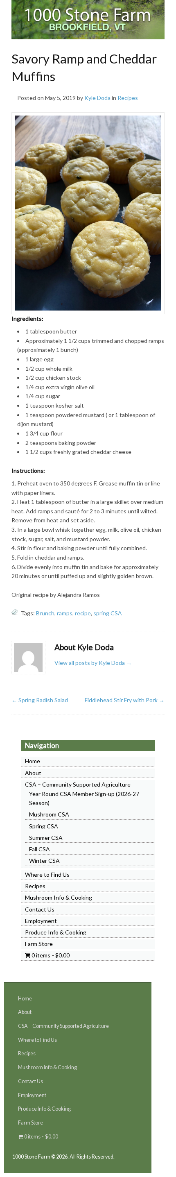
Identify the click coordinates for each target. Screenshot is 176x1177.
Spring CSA (43, 826)
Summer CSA (46, 837)
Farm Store (39, 943)
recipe (83, 613)
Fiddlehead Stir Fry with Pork (125, 699)
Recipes (127, 97)
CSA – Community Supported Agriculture (78, 784)
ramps (64, 613)
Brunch (45, 613)
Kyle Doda (97, 97)
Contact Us (39, 909)
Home (32, 760)
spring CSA (107, 613)
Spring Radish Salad (39, 699)
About (33, 772)
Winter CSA (44, 860)
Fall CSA (39, 849)
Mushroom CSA (49, 814)
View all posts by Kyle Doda (93, 662)
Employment (41, 920)
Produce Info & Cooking (55, 932)
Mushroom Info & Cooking (58, 897)
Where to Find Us (47, 874)
